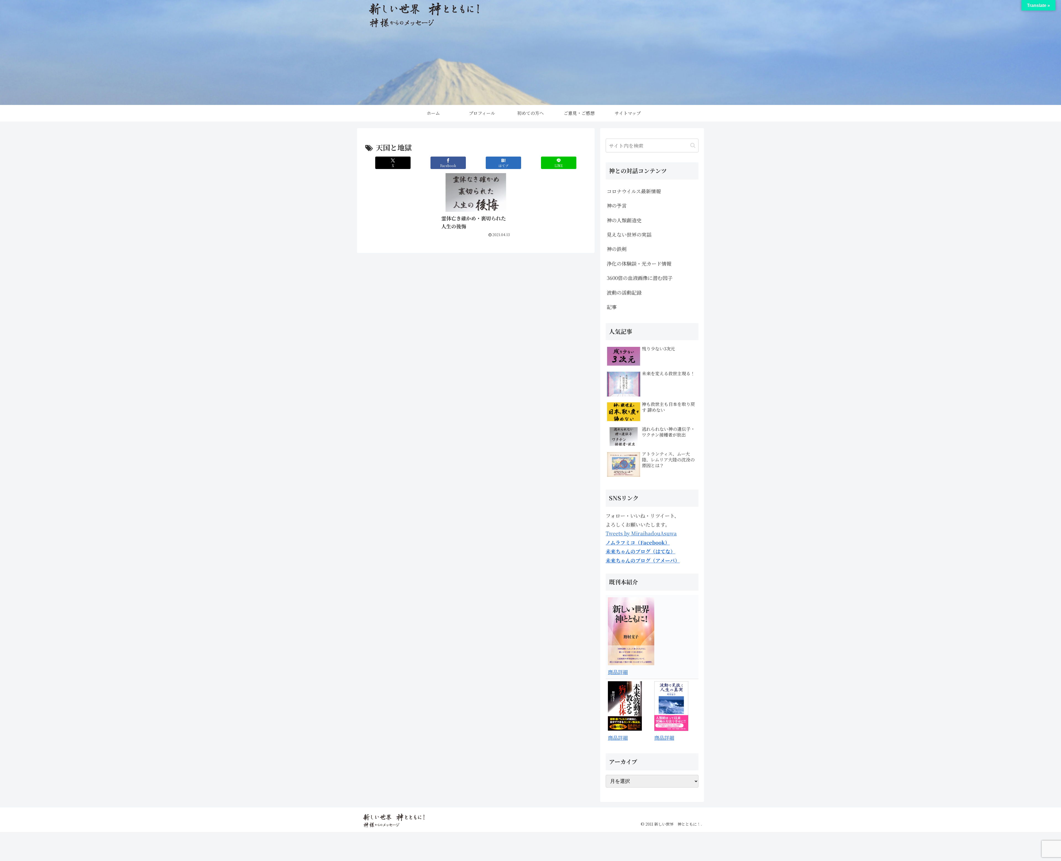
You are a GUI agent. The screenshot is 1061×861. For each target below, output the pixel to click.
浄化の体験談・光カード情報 (639, 263)
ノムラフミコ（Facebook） (638, 542)
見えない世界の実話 (629, 234)
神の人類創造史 (624, 220)
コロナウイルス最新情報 (634, 191)
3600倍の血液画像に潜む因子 (640, 277)
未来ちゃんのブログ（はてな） (640, 551)
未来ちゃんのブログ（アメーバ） (643, 560)
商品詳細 (618, 671)
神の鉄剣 (617, 248)
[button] (693, 145)
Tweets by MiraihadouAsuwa (641, 533)
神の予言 (617, 205)
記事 (612, 306)
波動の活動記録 (624, 292)
